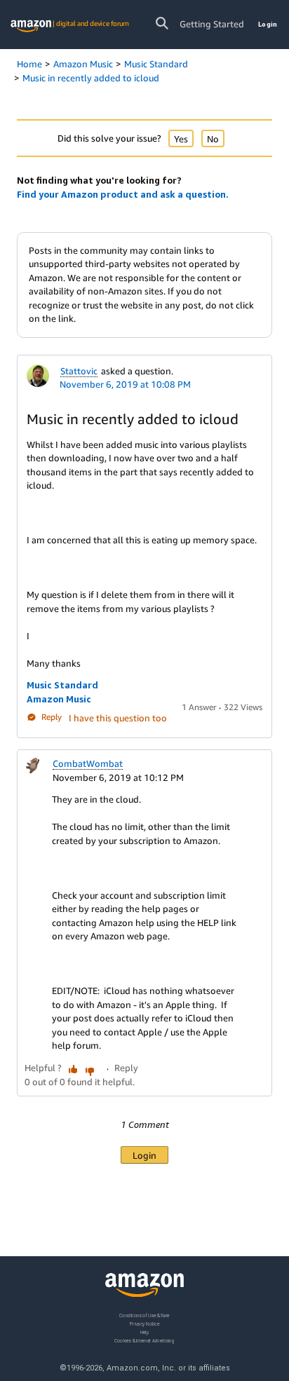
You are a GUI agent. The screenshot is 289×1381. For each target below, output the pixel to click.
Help (144, 1332)
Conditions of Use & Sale (144, 1315)
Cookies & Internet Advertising (144, 1340)
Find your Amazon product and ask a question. (123, 194)
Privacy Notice (144, 1323)
